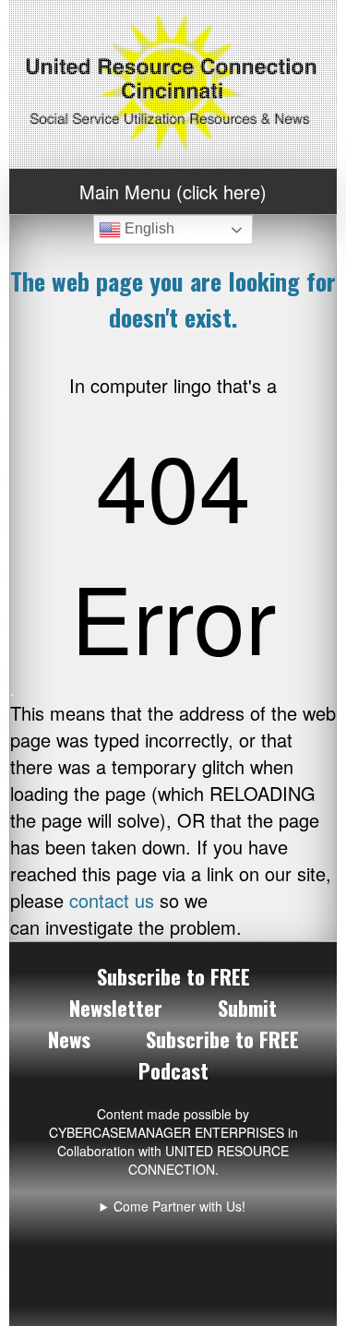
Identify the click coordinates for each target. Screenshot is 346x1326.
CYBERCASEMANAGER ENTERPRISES (166, 1132)
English (147, 228)
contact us (111, 900)
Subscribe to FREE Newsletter (159, 992)
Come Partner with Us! (179, 1206)
